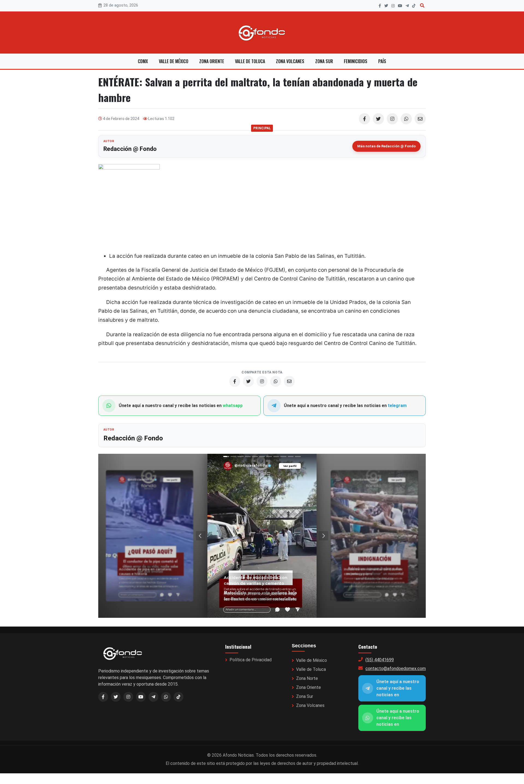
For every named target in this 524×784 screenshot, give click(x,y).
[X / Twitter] (116, 697)
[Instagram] (393, 6)
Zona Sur (324, 61)
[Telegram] (407, 6)
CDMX (143, 61)
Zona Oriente (211, 61)
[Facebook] (380, 6)
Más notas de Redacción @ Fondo (386, 146)
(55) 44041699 (379, 659)
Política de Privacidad (251, 659)
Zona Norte (307, 678)
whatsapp (233, 405)
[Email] (420, 118)
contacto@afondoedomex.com (395, 668)
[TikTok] (413, 6)
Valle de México (173, 61)
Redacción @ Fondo (130, 148)
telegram (397, 405)
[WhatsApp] (406, 118)
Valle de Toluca (250, 61)
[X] (386, 6)
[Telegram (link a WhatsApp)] (153, 697)
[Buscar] (422, 6)
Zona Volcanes (290, 61)
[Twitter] (378, 118)
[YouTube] (400, 6)
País (382, 61)
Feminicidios (355, 61)
